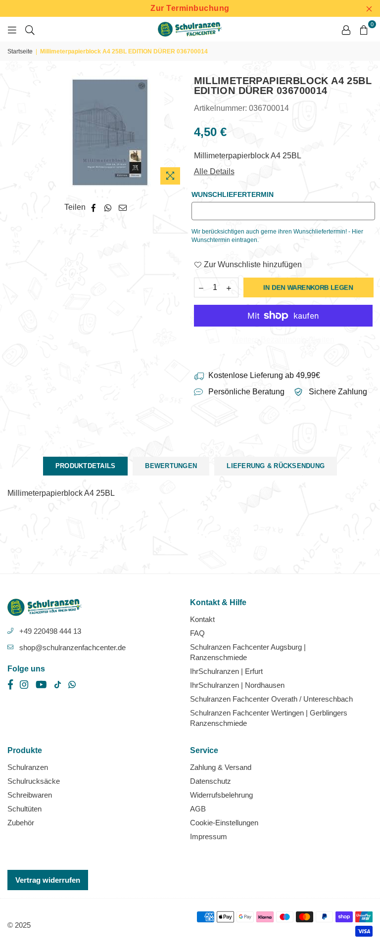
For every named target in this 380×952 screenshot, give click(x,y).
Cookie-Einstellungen (224, 822)
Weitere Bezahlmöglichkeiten (283, 339)
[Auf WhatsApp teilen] (108, 207)
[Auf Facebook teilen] (93, 207)
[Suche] (30, 29)
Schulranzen (27, 767)
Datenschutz (210, 781)
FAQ (197, 633)
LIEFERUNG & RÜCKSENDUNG (276, 466)
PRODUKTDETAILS (85, 466)
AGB (198, 809)
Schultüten (24, 809)
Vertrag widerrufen (47, 880)
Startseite (20, 51)
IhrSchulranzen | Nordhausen (237, 685)
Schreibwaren (29, 795)
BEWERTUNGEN (171, 466)
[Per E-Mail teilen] (123, 207)
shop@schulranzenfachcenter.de (72, 647)
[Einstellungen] (346, 29)
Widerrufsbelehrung (221, 795)
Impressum (208, 836)
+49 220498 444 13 (50, 631)
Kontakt (202, 619)
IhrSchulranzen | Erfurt (226, 671)
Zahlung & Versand (220, 767)
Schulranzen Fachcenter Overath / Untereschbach (271, 699)
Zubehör (20, 822)
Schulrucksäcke (33, 781)
